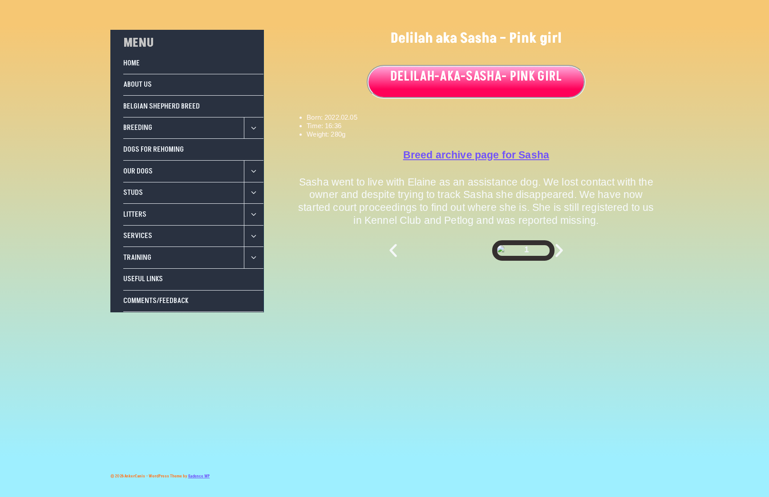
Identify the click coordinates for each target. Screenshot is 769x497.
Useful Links (143, 279)
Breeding (137, 127)
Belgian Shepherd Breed (161, 106)
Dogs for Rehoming (153, 149)
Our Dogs (138, 171)
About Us (137, 84)
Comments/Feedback (155, 300)
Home (131, 63)
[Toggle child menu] (253, 128)
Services (137, 235)
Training (137, 257)
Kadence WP (199, 476)
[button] (393, 250)
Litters (134, 214)
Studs (133, 192)
